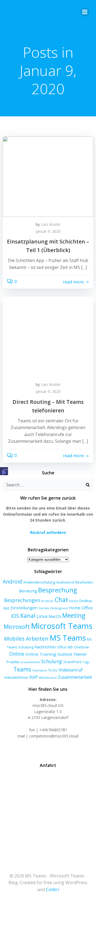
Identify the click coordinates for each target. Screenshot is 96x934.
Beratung (28, 590)
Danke (73, 601)
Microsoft (17, 626)
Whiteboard (48, 677)
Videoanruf (71, 670)
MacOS (55, 616)
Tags (86, 662)
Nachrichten (45, 646)
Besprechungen (22, 600)
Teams (22, 669)
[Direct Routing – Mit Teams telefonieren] (48, 336)
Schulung (51, 661)
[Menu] (84, 12)
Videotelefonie (16, 677)
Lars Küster (51, 224)
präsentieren (30, 662)
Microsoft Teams (62, 626)
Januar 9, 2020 (48, 231)
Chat (61, 599)
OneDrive (81, 647)
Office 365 (65, 647)
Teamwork (39, 670)
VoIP (33, 677)
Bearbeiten (84, 582)
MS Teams (68, 638)
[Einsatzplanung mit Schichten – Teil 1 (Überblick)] (48, 176)
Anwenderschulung (39, 582)
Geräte (44, 608)
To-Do (53, 670)
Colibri (52, 889)
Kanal (27, 615)
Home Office (81, 607)
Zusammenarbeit (75, 677)
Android (12, 581)
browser (47, 601)
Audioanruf (65, 582)
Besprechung (57, 590)
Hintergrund (59, 608)
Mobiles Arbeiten (26, 638)
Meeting (73, 615)
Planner (80, 654)
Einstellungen (24, 607)
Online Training (40, 654)
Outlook (65, 654)
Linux (42, 616)
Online (16, 654)
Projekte (13, 662)
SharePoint (72, 661)
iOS (15, 615)
